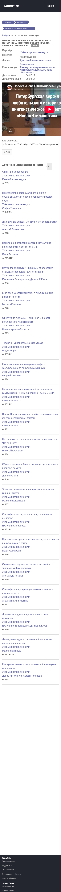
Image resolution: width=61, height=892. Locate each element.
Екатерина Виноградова (15, 279)
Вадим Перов (9, 350)
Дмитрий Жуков (39, 279)
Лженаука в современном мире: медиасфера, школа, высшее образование (37, 69)
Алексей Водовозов (13, 229)
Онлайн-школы (8, 870)
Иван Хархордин (11, 550)
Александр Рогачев (13, 575)
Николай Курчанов (12, 450)
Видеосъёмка (8, 890)
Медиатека (21, 22)
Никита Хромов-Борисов (15, 329)
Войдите (6, 35)
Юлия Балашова (11, 400)
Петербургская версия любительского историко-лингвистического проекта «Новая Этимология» (20, 28)
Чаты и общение (9, 878)
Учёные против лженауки (34, 52)
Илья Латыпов (10, 254)
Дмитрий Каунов (29, 60)
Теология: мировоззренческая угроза (22, 343)
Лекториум (11, 5)
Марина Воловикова (13, 500)
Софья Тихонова (11, 208)
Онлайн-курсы (8, 861)
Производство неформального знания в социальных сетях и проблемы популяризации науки (27, 197)
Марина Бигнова (11, 650)
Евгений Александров (14, 179)
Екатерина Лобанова (13, 525)
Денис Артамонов (12, 675)
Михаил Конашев (11, 304)
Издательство (8, 886)
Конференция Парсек (11, 874)
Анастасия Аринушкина (15, 600)
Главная (8, 22)
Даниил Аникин (10, 475)
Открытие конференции (15, 171)
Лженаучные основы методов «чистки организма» (29, 222)
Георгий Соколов (11, 375)
